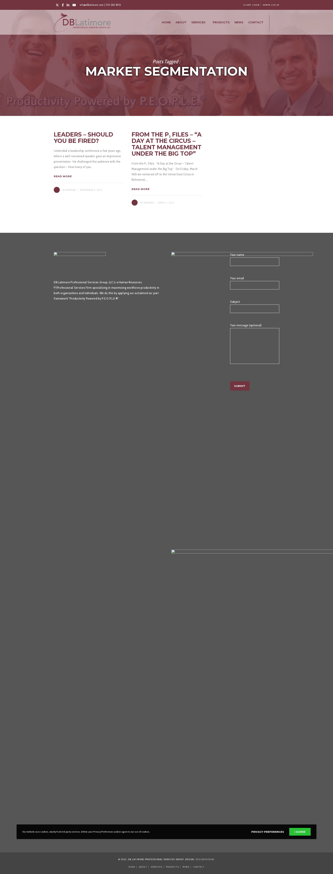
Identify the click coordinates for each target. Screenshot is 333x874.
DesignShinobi (205, 859)
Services (156, 867)
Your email (237, 278)
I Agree (299, 831)
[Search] (275, 22)
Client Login (251, 5)
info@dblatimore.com (92, 4)
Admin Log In (271, 5)
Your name (237, 254)
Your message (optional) (246, 325)
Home (132, 867)
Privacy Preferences (267, 831)
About (143, 867)
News (186, 867)
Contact (198, 867)
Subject (235, 302)
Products (172, 867)
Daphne (71, 190)
